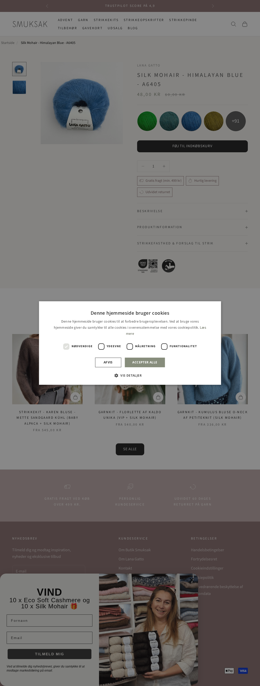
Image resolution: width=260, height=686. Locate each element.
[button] (130, 375)
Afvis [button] (108, 362)
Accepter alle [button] (144, 362)
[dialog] (130, 343)
